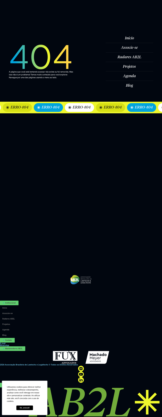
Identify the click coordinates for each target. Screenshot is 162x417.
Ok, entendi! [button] (25, 408)
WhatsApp (4, 345)
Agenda (129, 76)
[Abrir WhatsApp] (156, 411)
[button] (9, 303)
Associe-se (129, 48)
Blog (129, 85)
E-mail (2, 343)
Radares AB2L (129, 57)
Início (129, 38)
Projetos (129, 67)
